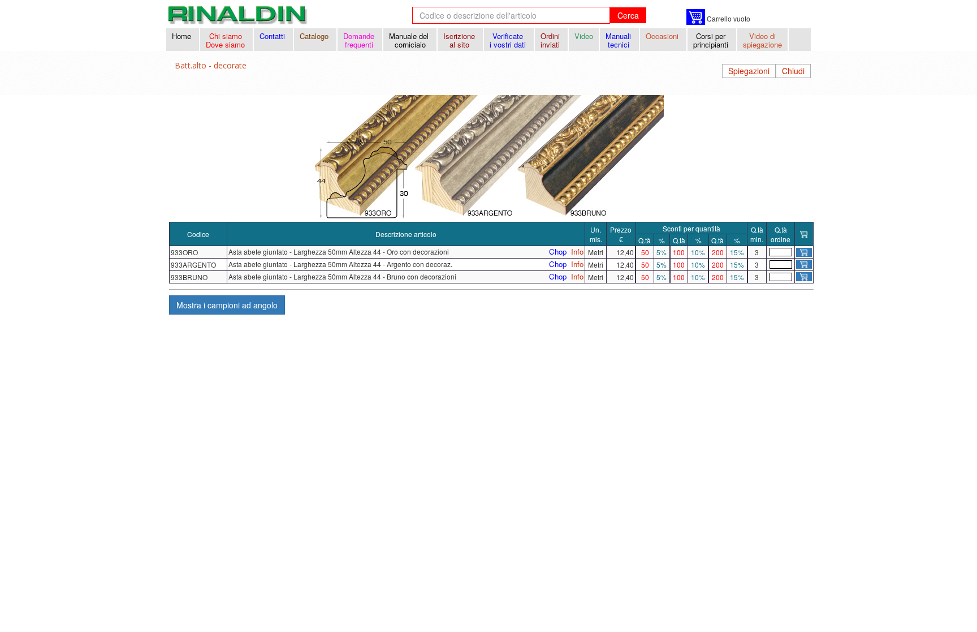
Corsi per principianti (711, 40)
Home (182, 36)
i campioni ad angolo (227, 305)
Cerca (628, 15)
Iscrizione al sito (460, 40)
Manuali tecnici (619, 40)
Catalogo (315, 36)
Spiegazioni (749, 70)
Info (577, 252)
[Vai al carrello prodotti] (695, 17)
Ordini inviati (551, 40)
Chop (558, 252)
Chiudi (793, 70)
